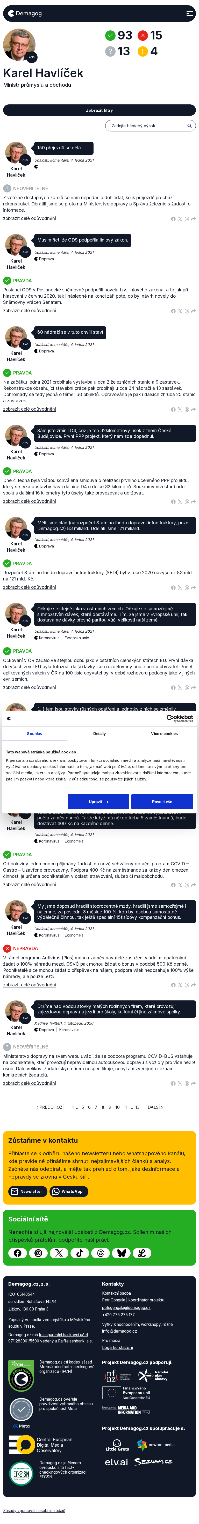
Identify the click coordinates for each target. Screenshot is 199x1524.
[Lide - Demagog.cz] (142, 1253)
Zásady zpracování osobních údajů (34, 1510)
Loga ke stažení (117, 1347)
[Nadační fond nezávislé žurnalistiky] (117, 1375)
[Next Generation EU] (126, 1392)
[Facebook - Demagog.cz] (17, 1253)
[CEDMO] (40, 1444)
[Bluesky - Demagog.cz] (121, 1253)
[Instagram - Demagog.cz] (38, 1253)
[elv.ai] (116, 1461)
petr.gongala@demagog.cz (126, 1307)
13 (137, 1107)
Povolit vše (162, 801)
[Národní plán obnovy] (152, 1375)
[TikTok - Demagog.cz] (79, 1253)
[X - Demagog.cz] (59, 1253)
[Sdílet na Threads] (186, 218)
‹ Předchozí (50, 1107)
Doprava (46, 259)
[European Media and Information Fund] (126, 1409)
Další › (155, 1107)
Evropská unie (77, 638)
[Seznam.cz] (153, 1462)
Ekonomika (74, 841)
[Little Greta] (117, 1445)
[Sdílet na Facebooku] (173, 218)
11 (125, 1107)
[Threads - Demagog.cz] (100, 1253)
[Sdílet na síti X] (180, 218)
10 (117, 1107)
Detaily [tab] (99, 733)
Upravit (95, 801)
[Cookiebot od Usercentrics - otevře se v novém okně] (170, 719)
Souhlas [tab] (34, 733)
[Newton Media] (155, 1445)
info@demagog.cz (119, 1331)
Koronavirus (69, 1029)
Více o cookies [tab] (164, 733)
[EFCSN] (21, 1473)
